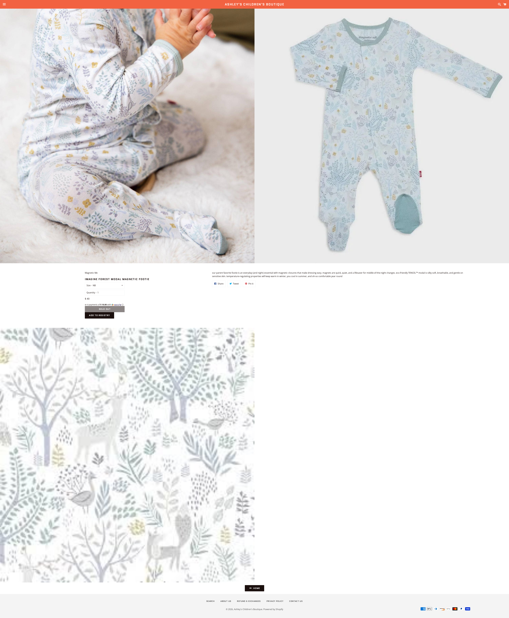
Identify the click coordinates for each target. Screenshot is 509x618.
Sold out (105, 309)
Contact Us (296, 601)
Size (89, 285)
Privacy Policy (275, 601)
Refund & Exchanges (249, 601)
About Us (225, 601)
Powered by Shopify (273, 609)
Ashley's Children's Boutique (254, 4)
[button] (105, 304)
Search (210, 601)
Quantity (91, 292)
